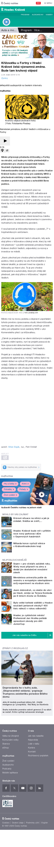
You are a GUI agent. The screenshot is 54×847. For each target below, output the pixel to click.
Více (38, 30)
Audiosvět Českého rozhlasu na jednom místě (21, 507)
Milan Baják (13, 447)
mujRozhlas (7, 476)
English (44, 823)
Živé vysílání (9, 495)
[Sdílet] (7, 151)
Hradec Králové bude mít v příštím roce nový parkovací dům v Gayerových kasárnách (32, 533)
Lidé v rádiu (33, 744)
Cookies (5, 823)
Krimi (24, 483)
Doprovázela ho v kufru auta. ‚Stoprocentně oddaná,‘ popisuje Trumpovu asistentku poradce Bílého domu (25, 692)
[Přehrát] (5, 141)
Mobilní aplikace (10, 772)
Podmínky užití (32, 823)
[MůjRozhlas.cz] (5, 91)
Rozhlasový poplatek (38, 755)
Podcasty (7, 768)
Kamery (49, 15)
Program (25, 15)
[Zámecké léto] (27, 45)
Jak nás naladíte (36, 736)
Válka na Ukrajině (10, 736)
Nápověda (33, 740)
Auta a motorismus (12, 30)
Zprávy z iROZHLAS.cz (15, 648)
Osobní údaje (18, 823)
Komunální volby (10, 740)
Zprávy (4, 78)
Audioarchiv (37, 15)
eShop (5, 747)
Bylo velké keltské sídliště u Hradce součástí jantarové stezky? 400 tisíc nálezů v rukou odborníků (33, 605)
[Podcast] (2, 151)
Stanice (6, 744)
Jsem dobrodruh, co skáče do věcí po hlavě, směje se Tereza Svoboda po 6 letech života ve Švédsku (32, 593)
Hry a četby (9, 483)
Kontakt (32, 751)
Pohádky (8, 489)
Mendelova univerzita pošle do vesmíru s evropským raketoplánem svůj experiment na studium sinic (32, 580)
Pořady (22, 489)
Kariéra (31, 747)
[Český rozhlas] (9, 3)
